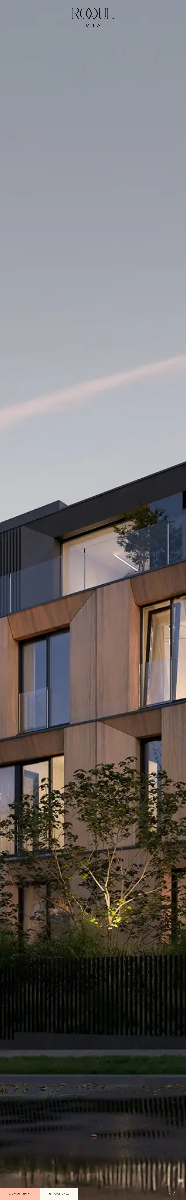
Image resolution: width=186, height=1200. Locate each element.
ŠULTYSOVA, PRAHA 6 (20, 1194)
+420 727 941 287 (60, 1194)
